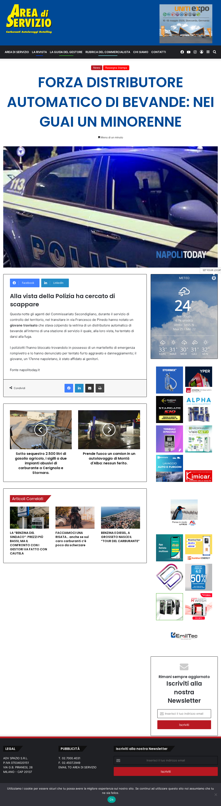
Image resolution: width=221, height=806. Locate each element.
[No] (215, 794)
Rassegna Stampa (116, 67)
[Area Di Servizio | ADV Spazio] (29, 18)
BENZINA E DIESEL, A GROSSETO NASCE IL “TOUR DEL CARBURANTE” (120, 537)
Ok (112, 799)
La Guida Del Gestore (66, 52)
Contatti (158, 52)
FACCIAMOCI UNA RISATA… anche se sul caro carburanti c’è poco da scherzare (72, 539)
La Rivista (39, 52)
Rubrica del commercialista (107, 52)
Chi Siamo (140, 52)
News (96, 67)
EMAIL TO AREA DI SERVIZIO (77, 767)
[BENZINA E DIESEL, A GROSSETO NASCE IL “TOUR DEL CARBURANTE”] (120, 518)
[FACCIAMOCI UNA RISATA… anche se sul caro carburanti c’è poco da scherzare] (75, 518)
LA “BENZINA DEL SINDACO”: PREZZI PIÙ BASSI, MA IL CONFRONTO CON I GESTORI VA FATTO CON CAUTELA (28, 543)
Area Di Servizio (17, 52)
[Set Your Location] (213, 278)
